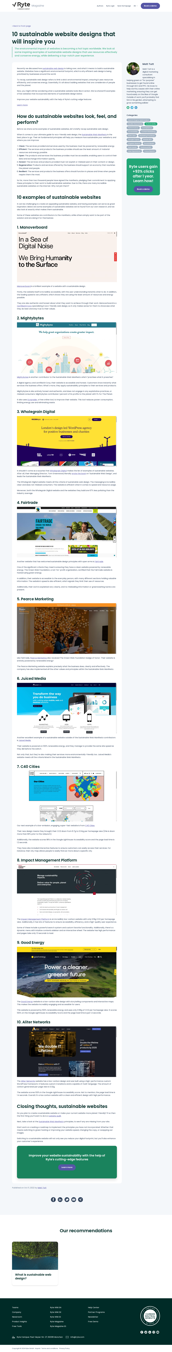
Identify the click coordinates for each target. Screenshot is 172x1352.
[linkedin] (60, 1199)
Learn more (22, 105)
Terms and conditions (49, 1348)
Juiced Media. (25, 740)
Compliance (147, 128)
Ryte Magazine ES (58, 1326)
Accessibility (132, 132)
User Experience (134, 151)
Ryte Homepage (124, 6)
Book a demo (150, 5)
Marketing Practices (147, 136)
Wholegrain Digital (58, 470)
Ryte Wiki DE (55, 1312)
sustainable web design (53, 68)
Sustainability (151, 124)
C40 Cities (90, 825)
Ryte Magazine (57, 1321)
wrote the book (79, 473)
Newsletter (93, 1317)
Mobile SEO (147, 140)
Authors (100, 6)
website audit (55, 1116)
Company (16, 1312)
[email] (73, 1199)
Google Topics (133, 140)
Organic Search (134, 143)
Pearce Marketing (38, 658)
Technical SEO (146, 147)
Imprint (37, 1348)
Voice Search (149, 151)
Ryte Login (110, 6)
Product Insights (19, 1321)
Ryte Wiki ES (55, 1317)
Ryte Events (132, 147)
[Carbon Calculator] (150, 1316)
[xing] (80, 1199)
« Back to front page (21, 26)
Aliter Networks (28, 1081)
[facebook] (53, 1199)
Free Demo (93, 1321)
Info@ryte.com (77, 1337)
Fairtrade (99, 561)
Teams (15, 1307)
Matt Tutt (42, 1187)
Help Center (93, 1307)
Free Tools (17, 1326)
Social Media (149, 143)
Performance (133, 128)
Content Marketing (148, 132)
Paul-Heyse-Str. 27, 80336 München (46, 1337)
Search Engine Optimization (138, 120)
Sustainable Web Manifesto (94, 134)
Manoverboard (24, 286)
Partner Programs (96, 1312)
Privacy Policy (64, 1348)
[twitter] (66, 1199)
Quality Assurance (135, 124)
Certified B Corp (24, 306)
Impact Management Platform (35, 919)
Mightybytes (22, 377)
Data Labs (132, 136)
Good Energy (27, 1001)
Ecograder (32, 399)
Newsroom (17, 1317)
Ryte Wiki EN (55, 1307)
